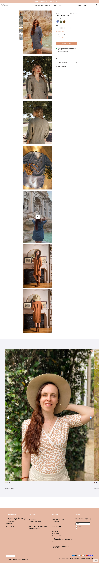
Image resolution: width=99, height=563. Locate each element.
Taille (57, 25)
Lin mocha (94, 482)
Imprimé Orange (7, 482)
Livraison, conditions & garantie (35, 521)
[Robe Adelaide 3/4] (21, 13)
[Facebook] (6, 526)
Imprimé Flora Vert (9, 482)
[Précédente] (21, 9)
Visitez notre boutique (56, 517)
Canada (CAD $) (9, 555)
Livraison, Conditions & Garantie (71, 558)
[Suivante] (21, 41)
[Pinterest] (13, 526)
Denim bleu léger (57, 21)
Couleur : (61, 18)
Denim (96, 482)
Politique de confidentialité (34, 528)
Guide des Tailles (62, 558)
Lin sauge (61, 21)
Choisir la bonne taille (62, 62)
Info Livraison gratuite (64, 37)
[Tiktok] (11, 526)
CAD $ (85, 5)
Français (80, 5)
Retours (78, 558)
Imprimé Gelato (6, 482)
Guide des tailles (32, 519)
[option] (21, 13)
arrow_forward (91, 523)
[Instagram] (8, 526)
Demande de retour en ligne (34, 523)
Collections (47, 5)
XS (57, 28)
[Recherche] (93, 5)
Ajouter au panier (66, 43)
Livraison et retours (62, 66)
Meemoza (58, 13)
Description (58, 58)
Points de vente (32, 517)
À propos (55, 5)
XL (69, 28)
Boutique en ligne (39, 5)
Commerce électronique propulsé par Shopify (20, 559)
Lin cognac (64, 21)
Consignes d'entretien (62, 70)
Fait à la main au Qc (59, 37)
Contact (61, 5)
